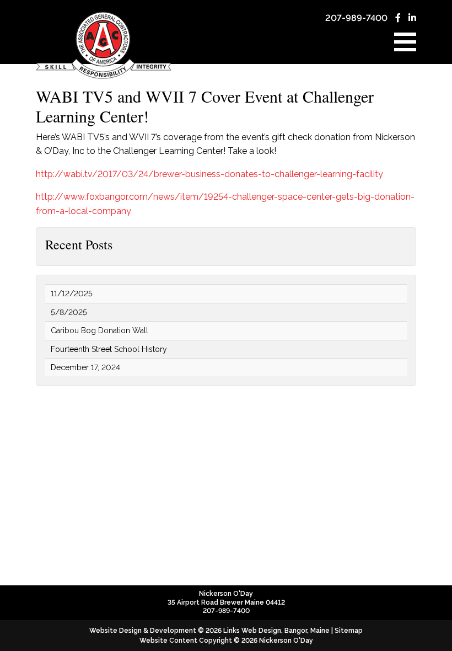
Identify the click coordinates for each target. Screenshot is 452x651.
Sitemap (349, 630)
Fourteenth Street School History (109, 349)
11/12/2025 (72, 293)
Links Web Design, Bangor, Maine (277, 630)
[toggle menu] (405, 41)
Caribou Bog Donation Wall (99, 330)
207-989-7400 (356, 18)
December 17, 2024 (85, 367)
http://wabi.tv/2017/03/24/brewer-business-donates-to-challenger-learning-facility (209, 174)
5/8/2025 (69, 312)
